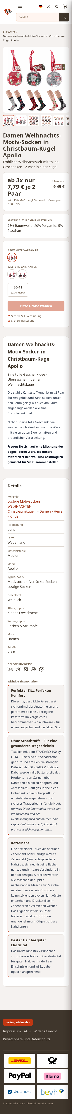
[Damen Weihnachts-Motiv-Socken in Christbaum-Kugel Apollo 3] (33, 120)
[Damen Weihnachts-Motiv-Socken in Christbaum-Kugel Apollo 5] (58, 120)
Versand (39, 200)
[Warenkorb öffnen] (65, 6)
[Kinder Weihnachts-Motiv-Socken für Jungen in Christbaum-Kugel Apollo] (12, 274)
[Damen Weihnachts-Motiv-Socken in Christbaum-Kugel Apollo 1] (8, 120)
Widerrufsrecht (45, 1031)
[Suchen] (64, 17)
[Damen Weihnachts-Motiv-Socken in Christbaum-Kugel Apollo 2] (21, 120)
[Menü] (20, 6)
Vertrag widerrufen (18, 1022)
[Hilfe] (57, 6)
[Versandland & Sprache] (40, 6)
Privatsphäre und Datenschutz (26, 1039)
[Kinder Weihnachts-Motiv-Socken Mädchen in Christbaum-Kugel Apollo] (22, 274)
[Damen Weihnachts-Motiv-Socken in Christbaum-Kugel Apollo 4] (46, 120)
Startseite (9, 31)
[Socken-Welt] (8, 12)
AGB (27, 1031)
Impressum (12, 1031)
